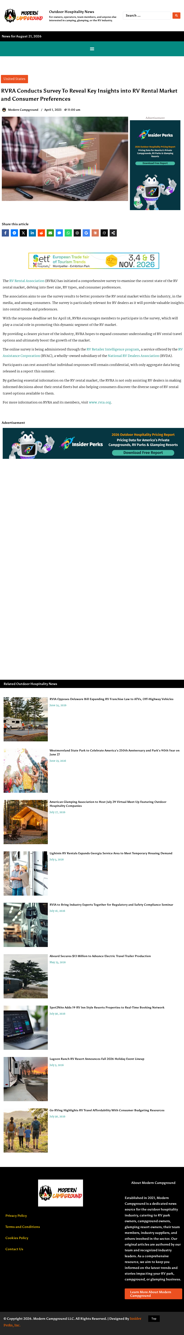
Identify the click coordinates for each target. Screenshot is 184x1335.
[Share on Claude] (95, 233)
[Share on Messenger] (14, 233)
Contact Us (14, 1249)
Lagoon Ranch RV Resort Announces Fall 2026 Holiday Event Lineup (97, 1059)
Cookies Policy (16, 1238)
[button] (92, 48)
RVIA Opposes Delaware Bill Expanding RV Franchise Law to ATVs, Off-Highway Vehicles (111, 699)
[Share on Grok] (104, 233)
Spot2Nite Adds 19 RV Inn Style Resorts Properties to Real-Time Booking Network (107, 1007)
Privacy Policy (16, 1216)
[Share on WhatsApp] (68, 233)
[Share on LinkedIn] (32, 233)
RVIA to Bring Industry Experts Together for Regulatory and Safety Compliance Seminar (111, 904)
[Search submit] (176, 15)
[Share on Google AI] (86, 233)
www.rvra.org (100, 402)
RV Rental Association (26, 281)
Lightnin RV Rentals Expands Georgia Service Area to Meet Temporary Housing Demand (111, 853)
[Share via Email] (50, 233)
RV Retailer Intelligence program (113, 349)
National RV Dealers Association (133, 356)
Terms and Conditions (22, 1227)
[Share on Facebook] (5, 233)
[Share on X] (23, 233)
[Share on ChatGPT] (77, 233)
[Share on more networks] (113, 233)
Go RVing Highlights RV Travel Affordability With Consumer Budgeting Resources (107, 1110)
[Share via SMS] (59, 233)
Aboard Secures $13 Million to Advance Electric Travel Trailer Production (100, 956)
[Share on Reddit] (41, 233)
